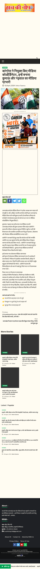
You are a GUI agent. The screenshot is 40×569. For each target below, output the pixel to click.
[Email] (5, 201)
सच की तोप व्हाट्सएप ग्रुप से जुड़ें (14, 298)
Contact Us (16, 537)
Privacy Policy (14, 541)
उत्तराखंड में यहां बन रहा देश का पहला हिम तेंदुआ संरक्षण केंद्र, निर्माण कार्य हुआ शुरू (20, 321)
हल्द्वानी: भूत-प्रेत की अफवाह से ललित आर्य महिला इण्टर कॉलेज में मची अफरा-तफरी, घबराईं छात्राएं (29, 359)
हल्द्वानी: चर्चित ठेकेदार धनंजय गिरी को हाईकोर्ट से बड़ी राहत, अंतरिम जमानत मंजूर (10, 359)
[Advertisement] (20, 35)
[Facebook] (9, 201)
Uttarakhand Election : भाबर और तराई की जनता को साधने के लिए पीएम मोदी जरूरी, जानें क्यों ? (19, 314)
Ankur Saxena (20, 85)
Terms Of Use (24, 541)
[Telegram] (14, 201)
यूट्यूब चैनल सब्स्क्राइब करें (12, 305)
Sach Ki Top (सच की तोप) (22, 550)
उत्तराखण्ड (5, 67)
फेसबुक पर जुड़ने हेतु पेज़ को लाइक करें (16, 302)
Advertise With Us (28, 537)
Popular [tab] (10, 405)
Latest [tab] (4, 405)
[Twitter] (19, 201)
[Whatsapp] (24, 201)
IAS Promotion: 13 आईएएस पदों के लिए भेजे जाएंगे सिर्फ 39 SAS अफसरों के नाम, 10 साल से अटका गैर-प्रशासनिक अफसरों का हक (20, 441)
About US (8, 537)
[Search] (37, 58)
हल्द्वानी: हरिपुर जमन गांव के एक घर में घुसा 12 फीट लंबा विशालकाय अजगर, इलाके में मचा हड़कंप (10, 392)
